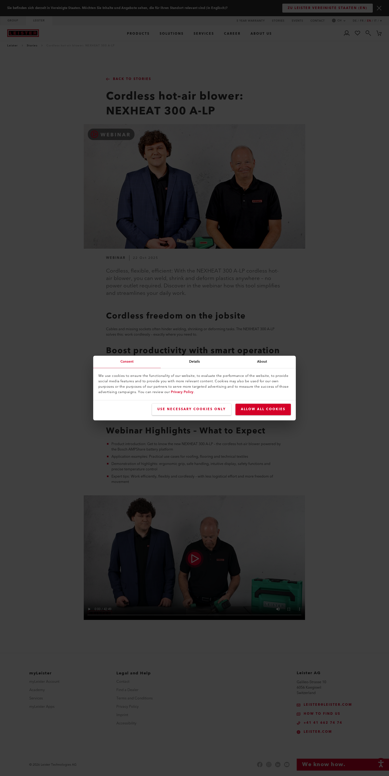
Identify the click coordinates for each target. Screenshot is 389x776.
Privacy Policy (182, 392)
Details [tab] (194, 362)
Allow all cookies (263, 409)
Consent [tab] (127, 362)
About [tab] (262, 362)
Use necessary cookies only (191, 409)
